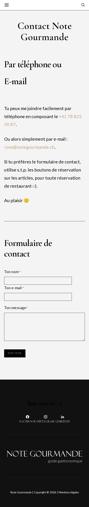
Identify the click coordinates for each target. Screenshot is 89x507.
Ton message (16, 308)
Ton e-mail (14, 288)
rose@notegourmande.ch (29, 147)
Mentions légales (69, 492)
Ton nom (12, 272)
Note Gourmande (20, 492)
